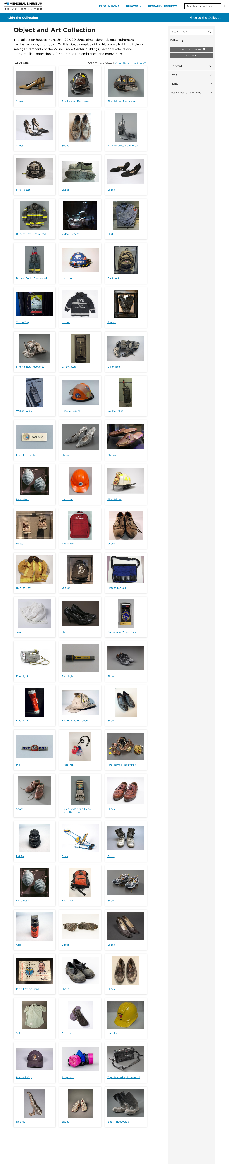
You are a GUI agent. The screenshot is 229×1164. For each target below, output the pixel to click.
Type (174, 74)
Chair (65, 856)
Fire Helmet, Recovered (76, 101)
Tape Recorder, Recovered (123, 1077)
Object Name (122, 63)
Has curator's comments (186, 92)
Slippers (112, 455)
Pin (18, 764)
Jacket (66, 322)
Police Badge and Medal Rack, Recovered (76, 811)
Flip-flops (68, 1033)
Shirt (110, 234)
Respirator (68, 1077)
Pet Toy (20, 856)
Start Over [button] (191, 55)
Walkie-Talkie (24, 410)
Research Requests (162, 6)
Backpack (113, 278)
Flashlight (22, 676)
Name (174, 83)
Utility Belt (113, 366)
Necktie (20, 1121)
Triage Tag (22, 322)
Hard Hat (67, 278)
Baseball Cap (24, 1077)
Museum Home (109, 6)
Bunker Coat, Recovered (31, 234)
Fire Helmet (23, 189)
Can (18, 944)
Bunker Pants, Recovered (31, 278)
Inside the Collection (22, 17)
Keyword (176, 65)
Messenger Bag (116, 587)
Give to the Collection (206, 17)
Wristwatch (69, 366)
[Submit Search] (224, 6)
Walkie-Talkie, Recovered (122, 145)
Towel (19, 632)
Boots (19, 543)
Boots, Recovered (118, 1121)
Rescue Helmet (71, 410)
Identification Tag (26, 455)
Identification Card (27, 989)
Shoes (19, 101)
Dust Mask (22, 499)
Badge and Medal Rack (121, 632)
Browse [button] (132, 6)
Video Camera (70, 234)
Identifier (137, 63)
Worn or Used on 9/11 (190, 49)
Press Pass (68, 764)
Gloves (111, 322)
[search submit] (209, 32)
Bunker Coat (23, 587)
